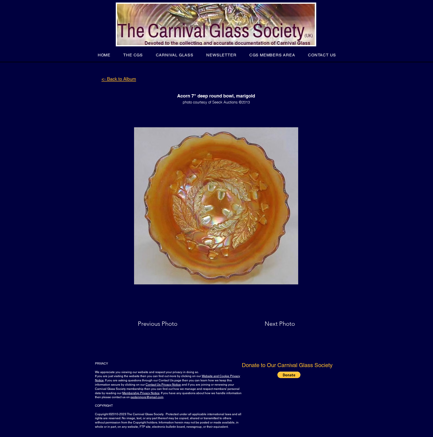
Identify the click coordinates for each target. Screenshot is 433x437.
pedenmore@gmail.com (147, 397)
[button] (133, 55)
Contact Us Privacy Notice (163, 384)
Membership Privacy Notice (141, 393)
